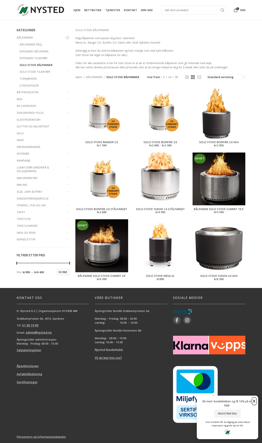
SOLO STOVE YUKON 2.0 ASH (218, 276)
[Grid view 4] (199, 77)
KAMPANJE (23, 160)
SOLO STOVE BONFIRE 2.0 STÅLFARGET (101, 209)
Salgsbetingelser (29, 350)
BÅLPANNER (25, 37)
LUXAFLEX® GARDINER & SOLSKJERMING (33, 169)
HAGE (20, 140)
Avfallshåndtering (29, 374)
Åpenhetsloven (28, 366)
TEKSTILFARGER (27, 226)
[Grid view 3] (193, 77)
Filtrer (63, 272)
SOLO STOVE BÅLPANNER (36, 65)
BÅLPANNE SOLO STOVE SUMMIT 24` (102, 276)
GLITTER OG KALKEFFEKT (33, 126)
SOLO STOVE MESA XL (160, 276)
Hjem (78, 77)
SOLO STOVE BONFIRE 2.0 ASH (219, 142)
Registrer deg (227, 413)
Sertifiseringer (27, 382)
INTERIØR (23, 153)
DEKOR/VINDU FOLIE (30, 113)
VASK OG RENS (26, 232)
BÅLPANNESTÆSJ (31, 44)
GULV (20, 133)
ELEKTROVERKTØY (28, 119)
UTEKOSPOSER (29, 85)
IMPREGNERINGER (28, 147)
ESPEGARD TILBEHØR (33, 58)
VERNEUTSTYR (26, 239)
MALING (22, 184)
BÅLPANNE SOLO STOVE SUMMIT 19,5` (219, 209)
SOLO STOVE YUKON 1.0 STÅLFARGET (160, 209)
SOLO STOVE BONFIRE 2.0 (160, 142)
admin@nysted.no (39, 333)
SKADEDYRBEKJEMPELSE (33, 198)
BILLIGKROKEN (26, 106)
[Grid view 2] (187, 77)
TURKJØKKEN (28, 78)
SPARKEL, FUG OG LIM (31, 205)
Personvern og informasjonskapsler (41, 437)
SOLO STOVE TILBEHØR (35, 71)
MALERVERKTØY (27, 178)
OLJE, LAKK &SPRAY (29, 191)
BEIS (19, 99)
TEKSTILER (23, 219)
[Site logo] (41, 10)
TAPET (21, 212)
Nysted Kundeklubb (109, 350)
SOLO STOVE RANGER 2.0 (101, 142)
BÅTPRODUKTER (27, 92)
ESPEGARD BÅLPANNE (34, 51)
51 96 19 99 (30, 325)
